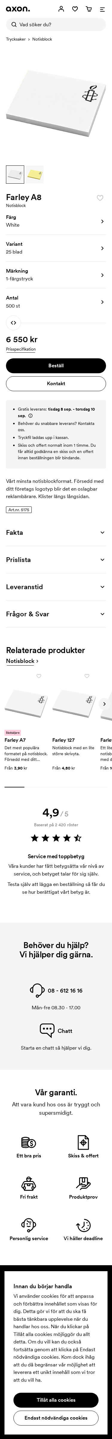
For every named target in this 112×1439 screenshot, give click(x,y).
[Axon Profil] (18, 9)
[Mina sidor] (61, 9)
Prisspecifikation (21, 349)
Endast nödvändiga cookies (56, 1418)
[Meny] (102, 9)
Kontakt (56, 383)
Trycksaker (16, 39)
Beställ (56, 365)
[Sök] (12, 24)
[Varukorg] (89, 9)
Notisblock (42, 39)
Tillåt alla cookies (56, 1400)
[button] (15, 174)
